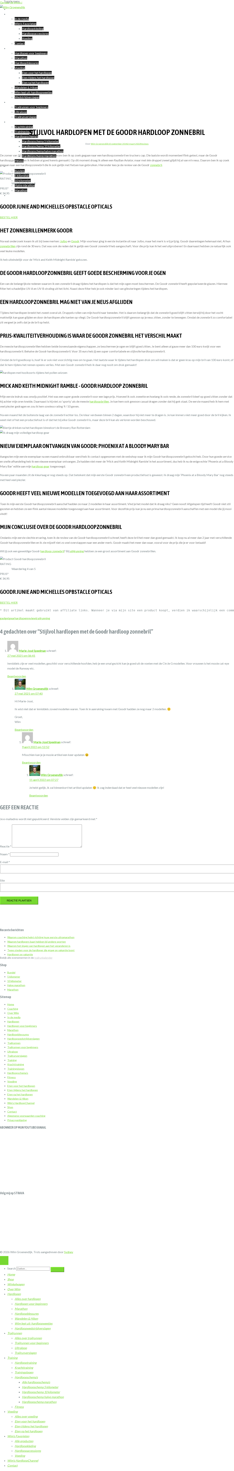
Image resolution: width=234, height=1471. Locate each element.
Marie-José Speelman (32, 650)
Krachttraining (24, 126)
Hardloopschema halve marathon (42, 151)
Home (10, 1004)
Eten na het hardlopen (35, 82)
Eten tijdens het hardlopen (38, 77)
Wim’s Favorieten (25, 23)
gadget (4, 618)
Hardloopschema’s (26, 136)
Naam (5, 854)
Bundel (11, 972)
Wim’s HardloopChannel (21, 1103)
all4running (77, 551)
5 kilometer (13, 976)
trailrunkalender (43, 957)
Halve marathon (16, 985)
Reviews (144, 143)
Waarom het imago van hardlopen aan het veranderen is (38, 945)
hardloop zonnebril (52, 551)
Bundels (20, 170)
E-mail (5, 862)
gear (12, 618)
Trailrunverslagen (26, 117)
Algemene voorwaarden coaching (26, 1115)
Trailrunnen (14, 102)
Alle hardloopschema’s (36, 1382)
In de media (22, 18)
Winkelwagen (15, 195)
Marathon (21, 58)
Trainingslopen (24, 131)
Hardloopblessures (27, 63)
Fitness (11, 1077)
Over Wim (13, 14)
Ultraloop (21, 112)
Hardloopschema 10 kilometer (41, 146)
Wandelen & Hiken (26, 87)
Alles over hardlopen (28, 1299)
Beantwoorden (16, 676)
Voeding (27, 38)
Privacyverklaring (17, 1120)
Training (12, 121)
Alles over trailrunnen (28, 1338)
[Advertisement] (117, 1158)
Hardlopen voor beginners (31, 53)
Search (11, 1268)
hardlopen (21, 618)
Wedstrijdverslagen (27, 97)
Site (2, 880)
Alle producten (24, 1441)
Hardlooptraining (26, 1362)
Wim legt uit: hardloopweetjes (33, 92)
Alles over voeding (26, 1416)
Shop (10, 1107)
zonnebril (156, 165)
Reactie (5, 846)
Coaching (13, 9)
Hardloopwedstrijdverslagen (23, 1038)
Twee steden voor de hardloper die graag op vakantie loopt (41, 950)
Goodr (75, 241)
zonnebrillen (8, 246)
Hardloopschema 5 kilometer (40, 141)
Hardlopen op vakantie (20, 954)
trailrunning (43, 618)
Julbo (63, 241)
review (31, 618)
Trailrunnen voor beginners (31, 107)
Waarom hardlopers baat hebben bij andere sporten (36, 941)
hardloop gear (40, 466)
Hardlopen (14, 48)
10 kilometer (23, 180)
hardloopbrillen (99, 401)
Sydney (68, 1252)
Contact (20, 43)
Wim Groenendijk (99, 143)
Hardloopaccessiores (35, 33)
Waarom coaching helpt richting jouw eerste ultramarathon (40, 937)
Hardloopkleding (33, 28)
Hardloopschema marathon (39, 1402)
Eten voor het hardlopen (37, 72)
